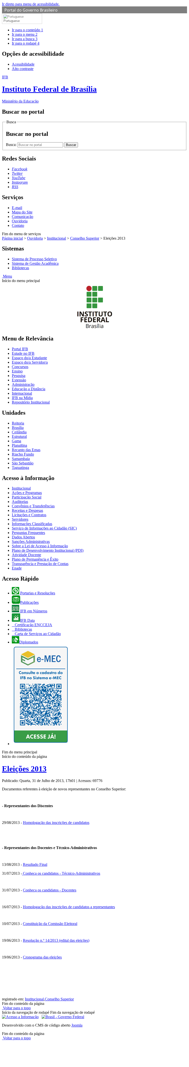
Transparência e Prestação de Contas (40, 564)
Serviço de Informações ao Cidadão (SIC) (44, 528)
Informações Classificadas (32, 524)
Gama (16, 441)
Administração (23, 384)
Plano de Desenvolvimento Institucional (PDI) (47, 550)
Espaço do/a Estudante (29, 358)
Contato (18, 225)
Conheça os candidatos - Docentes (49, 890)
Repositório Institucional (31, 402)
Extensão (19, 380)
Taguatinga (20, 467)
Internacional (22, 393)
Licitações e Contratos (29, 515)
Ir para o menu (24, 34)
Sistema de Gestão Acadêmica (35, 263)
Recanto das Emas (26, 450)
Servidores (20, 519)
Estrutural (19, 436)
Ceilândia (19, 432)
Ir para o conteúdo (27, 30)
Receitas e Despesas (27, 510)
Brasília (18, 428)
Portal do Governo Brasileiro (31, 10)
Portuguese (11, 21)
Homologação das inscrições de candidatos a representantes (69, 907)
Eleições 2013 (24, 768)
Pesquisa (18, 375)
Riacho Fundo (23, 454)
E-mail (17, 208)
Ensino (17, 371)
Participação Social (26, 497)
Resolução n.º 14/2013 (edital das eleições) (56, 940)
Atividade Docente (26, 555)
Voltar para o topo (16, 1008)
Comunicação (22, 216)
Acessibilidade (23, 64)
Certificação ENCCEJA (33, 625)
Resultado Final (35, 864)
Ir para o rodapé (25, 43)
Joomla (76, 1025)
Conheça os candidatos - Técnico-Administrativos (61, 873)
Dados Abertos (23, 537)
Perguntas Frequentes (28, 533)
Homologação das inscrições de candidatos (56, 822)
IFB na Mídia (22, 398)
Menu (7, 276)
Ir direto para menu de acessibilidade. (31, 4)
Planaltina (19, 445)
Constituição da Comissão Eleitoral (50, 924)
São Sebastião (22, 463)
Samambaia (21, 459)
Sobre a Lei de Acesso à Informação (40, 546)
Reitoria (18, 423)
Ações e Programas (27, 493)
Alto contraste (22, 69)
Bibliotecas (20, 268)
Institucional (56, 238)
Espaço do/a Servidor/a (30, 362)
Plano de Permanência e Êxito (35, 559)
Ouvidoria (20, 221)
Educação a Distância (28, 389)
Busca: (11, 144)
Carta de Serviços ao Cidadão (37, 634)
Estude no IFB (23, 353)
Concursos (20, 367)
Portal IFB (20, 349)
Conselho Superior (84, 238)
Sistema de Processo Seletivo (34, 259)
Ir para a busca (24, 39)
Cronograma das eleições (42, 957)
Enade (17, 568)
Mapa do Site (22, 212)
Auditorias (20, 501)
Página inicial (12, 238)
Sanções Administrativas (31, 541)
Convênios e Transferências (33, 506)
